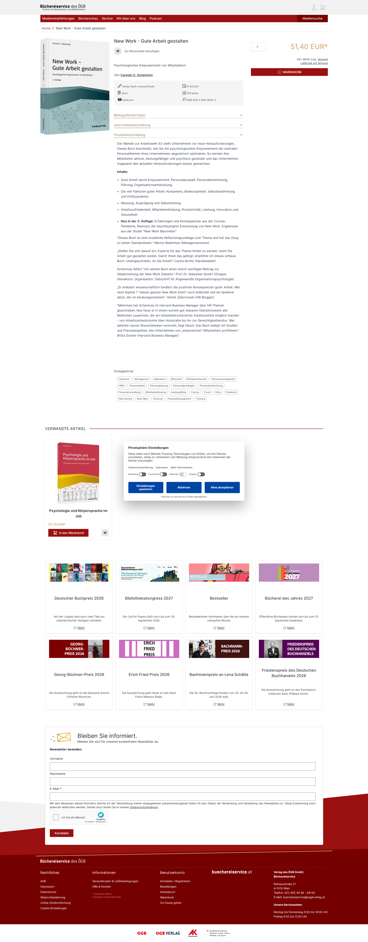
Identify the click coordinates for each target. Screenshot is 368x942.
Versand (323, 59)
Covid (207, 392)
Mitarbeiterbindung (155, 392)
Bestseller (219, 598)
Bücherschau (88, 18)
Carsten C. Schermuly (137, 75)
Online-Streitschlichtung (55, 902)
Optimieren (160, 379)
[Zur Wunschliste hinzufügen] (118, 51)
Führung (200, 398)
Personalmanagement (223, 379)
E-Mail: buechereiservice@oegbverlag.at (299, 897)
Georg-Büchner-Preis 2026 (79, 674)
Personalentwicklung (211, 385)
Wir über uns (125, 18)
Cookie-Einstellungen (53, 908)
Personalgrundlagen (184, 385)
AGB (43, 881)
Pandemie (231, 392)
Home (46, 28)
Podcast (156, 18)
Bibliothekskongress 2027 (149, 598)
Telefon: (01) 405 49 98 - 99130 (294, 892)
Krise (218, 392)
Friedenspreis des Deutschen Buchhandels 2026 (289, 673)
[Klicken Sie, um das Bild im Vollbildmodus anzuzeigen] (74, 86)
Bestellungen (168, 886)
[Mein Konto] (314, 7)
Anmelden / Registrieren (175, 881)
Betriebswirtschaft (197, 379)
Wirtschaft (176, 379)
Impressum (47, 886)
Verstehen (124, 379)
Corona (195, 392)
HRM (121, 385)
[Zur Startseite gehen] (62, 6)
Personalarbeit (137, 385)
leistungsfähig (178, 392)
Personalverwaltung (129, 392)
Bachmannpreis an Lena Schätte (219, 674)
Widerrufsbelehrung (52, 897)
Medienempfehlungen (58, 18)
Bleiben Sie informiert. (107, 735)
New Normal (125, 398)
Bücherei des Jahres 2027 (289, 598)
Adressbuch (167, 892)
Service (107, 18)
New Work (142, 398)
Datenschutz (48, 892)
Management (142, 379)
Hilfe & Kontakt (101, 886)
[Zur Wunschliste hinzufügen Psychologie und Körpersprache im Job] (105, 532)
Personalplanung (159, 385)
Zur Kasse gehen (170, 902)
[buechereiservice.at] (232, 872)
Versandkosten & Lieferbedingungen (115, 881)
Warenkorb (167, 897)
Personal (158, 398)
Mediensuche (312, 18)
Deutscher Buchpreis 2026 (79, 598)
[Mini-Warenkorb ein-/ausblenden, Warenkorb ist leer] (323, 7)
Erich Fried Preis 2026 (149, 674)
